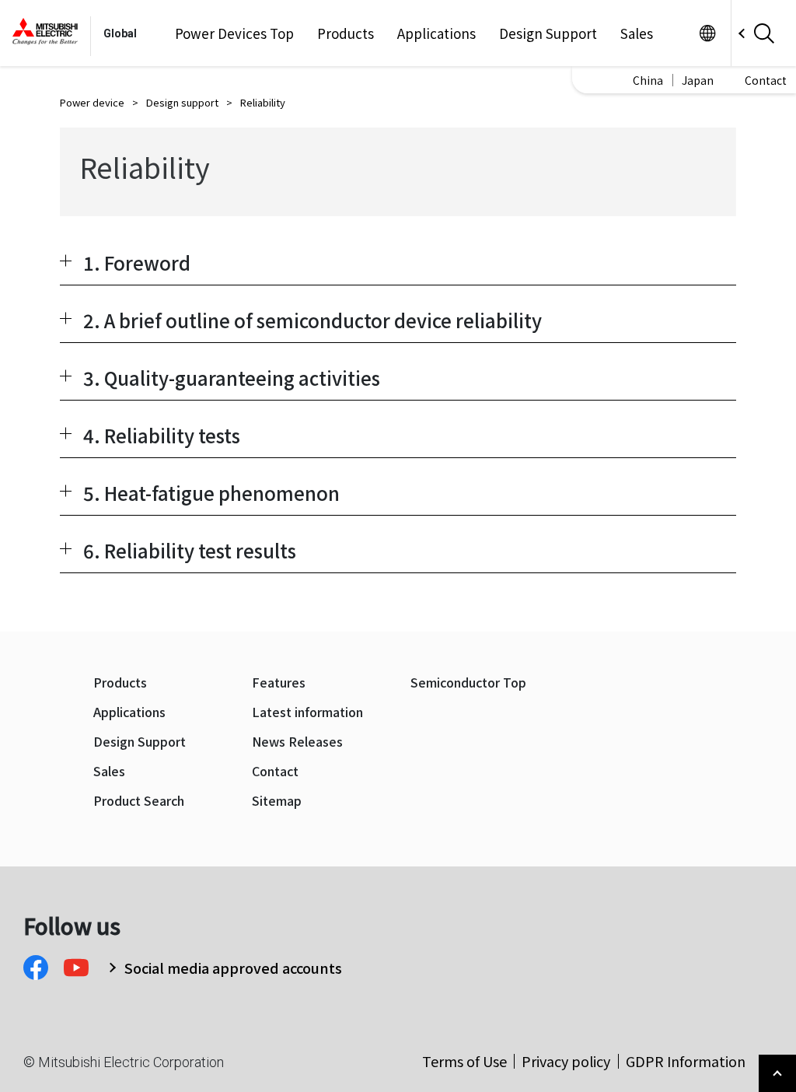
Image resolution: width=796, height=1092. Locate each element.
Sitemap (277, 801)
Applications (436, 33)
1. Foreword (136, 262)
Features (278, 682)
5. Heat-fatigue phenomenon (211, 492)
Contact (766, 80)
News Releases (297, 742)
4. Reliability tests (161, 435)
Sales (636, 33)
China (648, 80)
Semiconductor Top (468, 682)
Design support (182, 102)
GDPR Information (685, 1061)
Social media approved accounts (233, 967)
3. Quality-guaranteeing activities (231, 377)
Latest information (307, 712)
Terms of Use (464, 1061)
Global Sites (707, 33)
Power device (92, 102)
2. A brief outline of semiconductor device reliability (312, 320)
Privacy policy (566, 1061)
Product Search (138, 801)
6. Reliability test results (189, 550)
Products (345, 33)
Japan (698, 80)
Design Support (548, 33)
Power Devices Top (234, 33)
